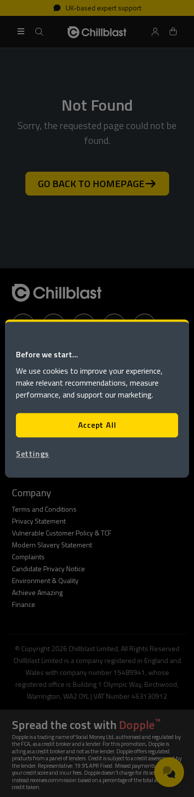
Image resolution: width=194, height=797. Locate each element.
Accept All (97, 425)
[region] (97, 398)
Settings (32, 454)
